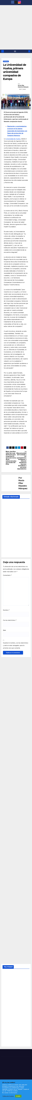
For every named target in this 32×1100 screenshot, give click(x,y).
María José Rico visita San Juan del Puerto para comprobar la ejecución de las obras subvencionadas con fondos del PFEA (11, 458)
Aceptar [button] (18, 1096)
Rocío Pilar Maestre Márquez (23, 86)
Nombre (6, 610)
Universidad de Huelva (13, 139)
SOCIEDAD (5, 61)
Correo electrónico (9, 620)
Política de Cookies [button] (8, 1096)
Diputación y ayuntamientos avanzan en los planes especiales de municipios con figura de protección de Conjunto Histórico (17, 130)
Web (4, 630)
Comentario (7, 575)
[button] (26, 51)
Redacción (6, 513)
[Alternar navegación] (15, 51)
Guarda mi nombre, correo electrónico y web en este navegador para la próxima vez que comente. (15, 645)
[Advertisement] (16, 33)
